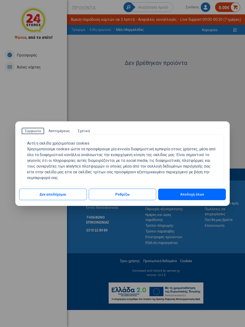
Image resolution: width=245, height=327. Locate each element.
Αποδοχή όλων (192, 194)
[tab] (33, 131)
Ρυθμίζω (122, 194)
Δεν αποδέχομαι (52, 194)
